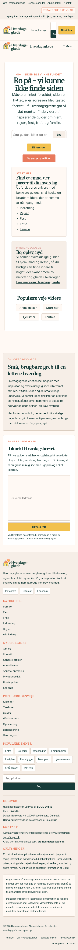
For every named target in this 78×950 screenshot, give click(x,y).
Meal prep (43, 759)
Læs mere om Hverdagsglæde (38, 282)
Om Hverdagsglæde (14, 3)
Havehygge (26, 759)
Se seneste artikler (39, 158)
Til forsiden (39, 147)
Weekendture (11, 718)
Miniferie (28, 767)
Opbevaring (10, 724)
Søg (55, 33)
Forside (10, 937)
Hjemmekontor (63, 759)
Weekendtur (39, 751)
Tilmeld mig (39, 526)
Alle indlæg (9, 634)
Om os (7, 648)
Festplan (10, 759)
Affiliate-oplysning (13, 670)
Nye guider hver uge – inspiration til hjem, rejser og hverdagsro (40, 16)
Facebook (42, 591)
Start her (66, 29)
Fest (23, 218)
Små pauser (11, 767)
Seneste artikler (36, 3)
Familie (25, 229)
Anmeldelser (54, 3)
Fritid (23, 224)
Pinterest (27, 591)
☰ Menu (67, 46)
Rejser (24, 213)
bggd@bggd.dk (11, 837)
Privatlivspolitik (11, 676)
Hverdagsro (10, 735)
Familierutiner (58, 751)
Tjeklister (29, 317)
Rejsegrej (22, 751)
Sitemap (8, 687)
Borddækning (11, 729)
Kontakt (68, 3)
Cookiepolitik (10, 682)
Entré (8, 751)
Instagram (10, 591)
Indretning (27, 208)
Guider (7, 712)
